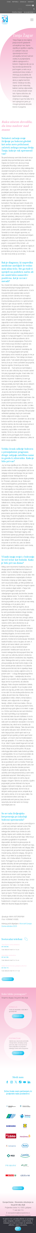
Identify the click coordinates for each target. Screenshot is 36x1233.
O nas (8, 2)
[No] (33, 1225)
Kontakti (31, 2)
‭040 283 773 (18, 1210)
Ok (18, 1229)
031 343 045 (5, 946)
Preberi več (8, 979)
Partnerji (15, 2)
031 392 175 (5, 968)
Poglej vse (18, 1188)
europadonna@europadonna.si (19, 1213)
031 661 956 (5, 957)
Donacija (23, 2)
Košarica (29, 5)
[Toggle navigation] (32, 20)
